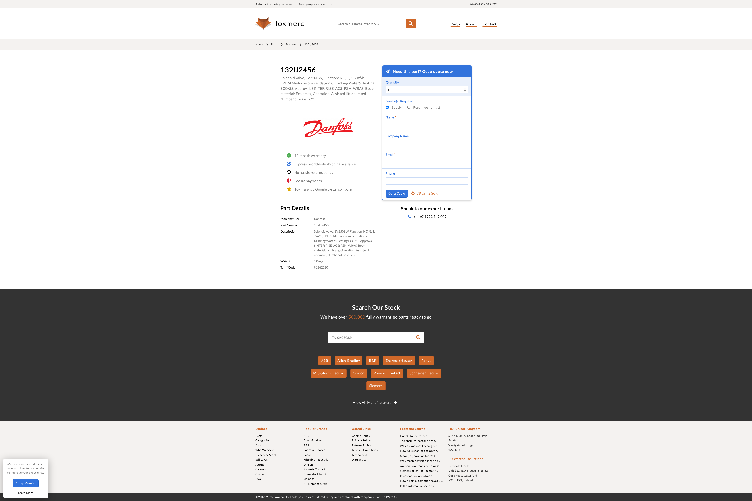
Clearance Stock (266, 455)
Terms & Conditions (365, 450)
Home (259, 44)
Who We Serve (264, 450)
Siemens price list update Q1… (419, 470)
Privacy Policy (361, 440)
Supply (397, 107)
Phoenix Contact (387, 373)
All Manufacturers (316, 483)
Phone (390, 173)
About (471, 24)
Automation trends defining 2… (420, 465)
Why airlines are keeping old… (419, 446)
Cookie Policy (361, 435)
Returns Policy (361, 445)
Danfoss (291, 44)
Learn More (25, 492)
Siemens (376, 385)
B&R (373, 360)
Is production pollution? (416, 475)
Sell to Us (261, 459)
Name (391, 117)
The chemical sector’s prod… (418, 440)
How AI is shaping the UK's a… (419, 450)
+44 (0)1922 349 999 (483, 4)
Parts (455, 24)
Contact (489, 24)
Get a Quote (396, 193)
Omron (358, 373)
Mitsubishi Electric (328, 373)
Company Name (397, 136)
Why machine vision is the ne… (420, 460)
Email (391, 154)
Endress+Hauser (399, 360)
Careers (260, 469)
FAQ (258, 478)
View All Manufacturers (372, 402)
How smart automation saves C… (421, 480)
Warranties (359, 459)
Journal (260, 464)
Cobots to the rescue (413, 436)
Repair (426, 107)
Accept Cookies (25, 483)
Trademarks (359, 455)
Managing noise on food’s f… (418, 456)
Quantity (392, 82)
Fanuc (426, 360)
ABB (324, 360)
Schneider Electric (424, 373)
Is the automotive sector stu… (419, 485)
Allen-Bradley (348, 360)
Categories (262, 440)
